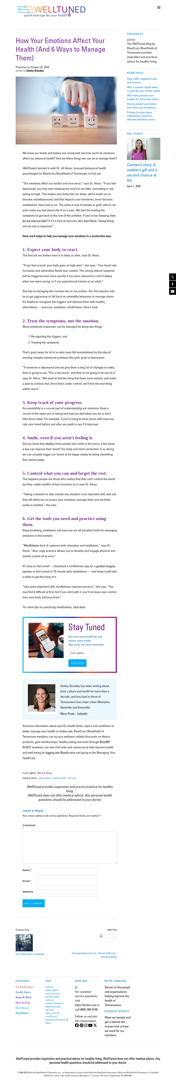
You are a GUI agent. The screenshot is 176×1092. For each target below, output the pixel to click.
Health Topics (23, 992)
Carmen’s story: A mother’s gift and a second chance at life (142, 172)
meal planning (52, 993)
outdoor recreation (54, 1003)
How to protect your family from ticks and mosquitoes (141, 105)
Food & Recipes (24, 987)
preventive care (52, 1006)
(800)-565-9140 (89, 1009)
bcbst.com (66, 731)
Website (28, 891)
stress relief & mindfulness (52, 1014)
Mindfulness (32, 545)
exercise (49, 986)
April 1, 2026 (133, 186)
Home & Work (23, 997)
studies (50, 443)
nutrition (49, 999)
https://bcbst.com (85, 1005)
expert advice (44, 777)
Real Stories (22, 1008)
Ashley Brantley (35, 70)
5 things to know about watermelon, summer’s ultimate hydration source (141, 116)
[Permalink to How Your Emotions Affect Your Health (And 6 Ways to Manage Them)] (66, 143)
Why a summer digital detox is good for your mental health (143, 88)
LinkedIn (82, 713)
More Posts (67, 713)
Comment (29, 827)
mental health (59, 777)
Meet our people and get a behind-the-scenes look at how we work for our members (117, 1026)
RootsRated (22, 1013)
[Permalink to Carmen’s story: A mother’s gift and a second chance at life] (143, 149)
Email (27, 881)
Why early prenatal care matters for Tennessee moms (143, 97)
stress (108, 276)
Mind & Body (44, 773)
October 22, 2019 (40, 67)
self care (72, 777)
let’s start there (87, 221)
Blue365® (105, 742)
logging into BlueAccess (60, 752)
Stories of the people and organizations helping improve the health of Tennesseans (117, 996)
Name (27, 870)
